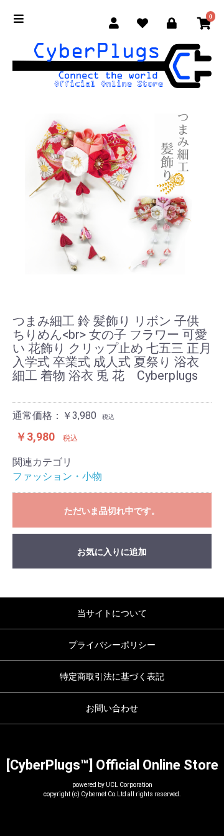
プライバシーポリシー (112, 645)
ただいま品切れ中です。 (112, 511)
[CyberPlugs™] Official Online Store (112, 765)
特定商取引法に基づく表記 (112, 676)
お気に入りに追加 (112, 552)
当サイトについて (112, 613)
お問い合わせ (112, 708)
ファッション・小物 (57, 476)
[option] (112, 194)
